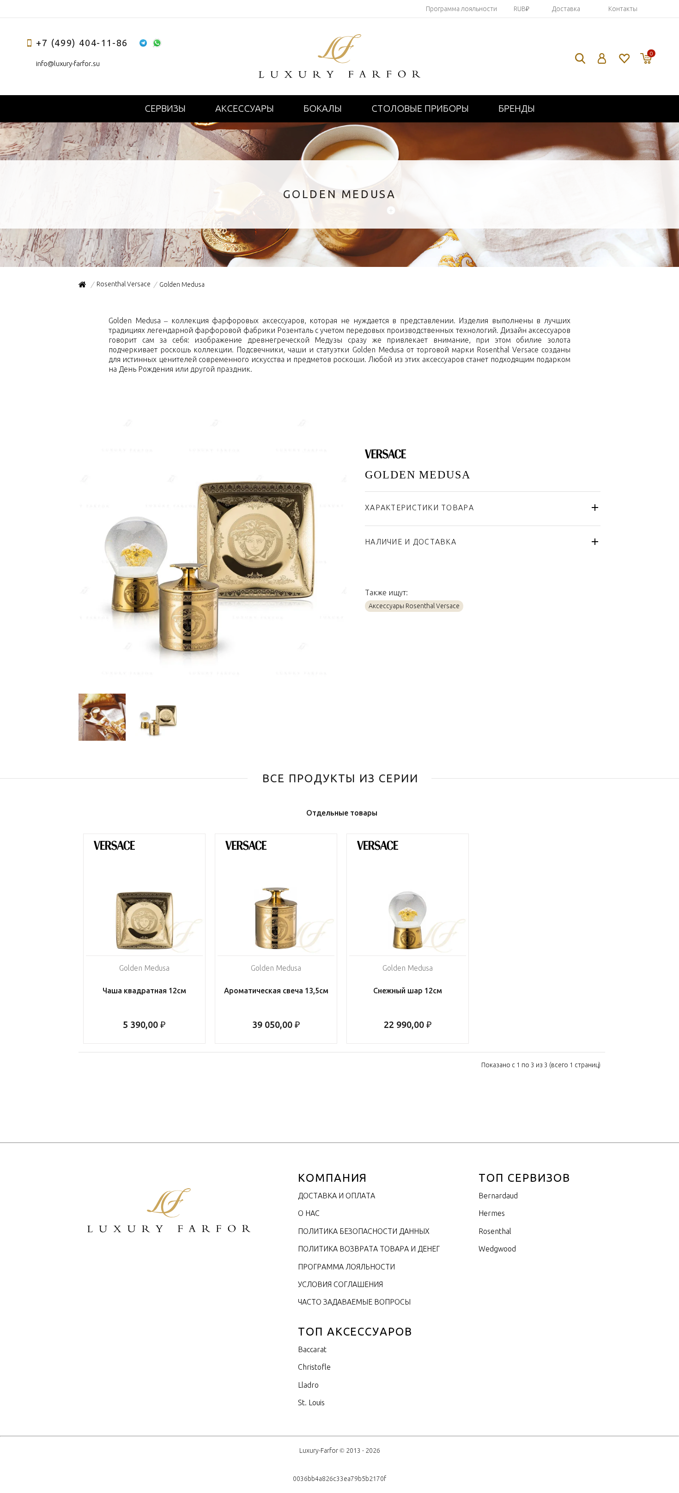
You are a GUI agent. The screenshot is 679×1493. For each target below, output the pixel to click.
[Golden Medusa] (212, 677)
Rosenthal (495, 1231)
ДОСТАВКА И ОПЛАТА (336, 1195)
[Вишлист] (624, 58)
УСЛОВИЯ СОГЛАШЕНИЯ (340, 1284)
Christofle (314, 1367)
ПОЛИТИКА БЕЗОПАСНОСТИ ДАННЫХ (364, 1231)
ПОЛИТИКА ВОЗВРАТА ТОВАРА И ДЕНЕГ (369, 1249)
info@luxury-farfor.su (68, 63)
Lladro (308, 1385)
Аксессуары (244, 108)
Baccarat (312, 1349)
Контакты (622, 8)
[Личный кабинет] (602, 58)
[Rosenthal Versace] (385, 453)
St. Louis (311, 1402)
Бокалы (322, 108)
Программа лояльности (461, 8)
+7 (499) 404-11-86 (82, 42)
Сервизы (165, 108)
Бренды (516, 108)
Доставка (566, 8)
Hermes (492, 1213)
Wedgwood (497, 1249)
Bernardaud (498, 1195)
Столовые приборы (420, 108)
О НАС (309, 1213)
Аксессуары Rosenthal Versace (414, 606)
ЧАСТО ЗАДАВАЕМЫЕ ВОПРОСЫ (354, 1302)
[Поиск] (580, 58)
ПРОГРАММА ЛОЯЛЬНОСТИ (346, 1267)
